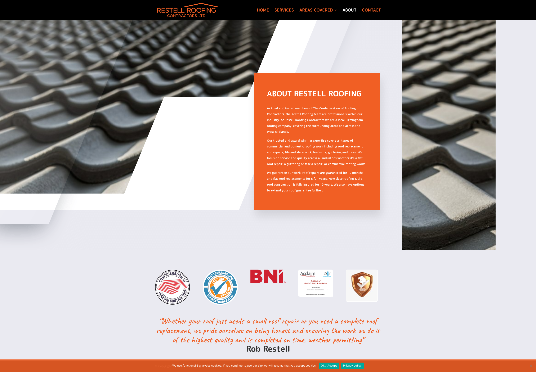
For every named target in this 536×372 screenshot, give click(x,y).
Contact (371, 10)
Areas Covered (316, 10)
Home (263, 10)
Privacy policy (352, 365)
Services (284, 10)
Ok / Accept (329, 365)
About (350, 10)
